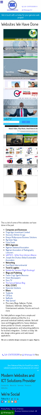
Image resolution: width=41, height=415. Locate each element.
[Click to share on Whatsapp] (9, 402)
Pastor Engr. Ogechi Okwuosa (17, 275)
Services (21, 385)
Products (28, 385)
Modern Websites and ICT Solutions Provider (18, 378)
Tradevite (9, 293)
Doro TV (9, 280)
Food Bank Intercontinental (16, 265)
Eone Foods (10, 242)
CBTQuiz (9, 295)
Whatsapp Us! (27, 10)
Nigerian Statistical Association (17, 247)
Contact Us (5, 385)
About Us (13, 385)
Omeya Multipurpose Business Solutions (21, 237)
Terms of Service (17, 409)
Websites (4, 388)
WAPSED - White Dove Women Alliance (21, 255)
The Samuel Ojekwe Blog (15, 283)
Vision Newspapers (13, 278)
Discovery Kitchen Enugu (15, 234)
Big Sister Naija (11, 240)
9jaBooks (9, 298)
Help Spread (10, 300)
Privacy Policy (5, 409)
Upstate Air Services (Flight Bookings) (20, 270)
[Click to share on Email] (12, 402)
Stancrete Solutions (13, 288)
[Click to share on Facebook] (2, 402)
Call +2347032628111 (30, 6)
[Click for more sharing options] (15, 402)
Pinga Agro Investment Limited (18, 232)
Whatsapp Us (8, 412)
